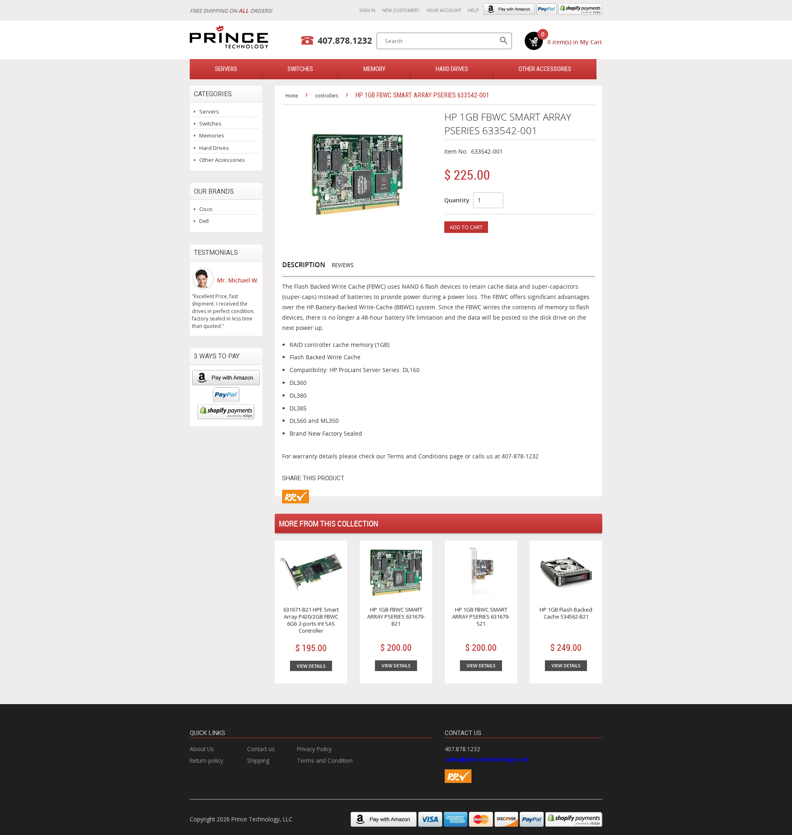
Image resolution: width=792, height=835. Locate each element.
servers (226, 69)
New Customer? (401, 10)
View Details (311, 666)
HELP (473, 10)
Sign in (367, 10)
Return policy (206, 760)
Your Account (443, 10)
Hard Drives (452, 69)
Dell (204, 221)
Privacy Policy (314, 749)
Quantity (456, 200)
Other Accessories (545, 69)
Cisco (205, 209)
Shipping (258, 760)
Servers (209, 111)
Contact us (261, 749)
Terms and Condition (325, 760)
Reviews (343, 265)
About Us (202, 749)
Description (303, 264)
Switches (210, 123)
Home (291, 96)
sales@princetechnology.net (486, 759)
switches (300, 69)
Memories (211, 135)
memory (374, 69)
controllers (326, 96)
